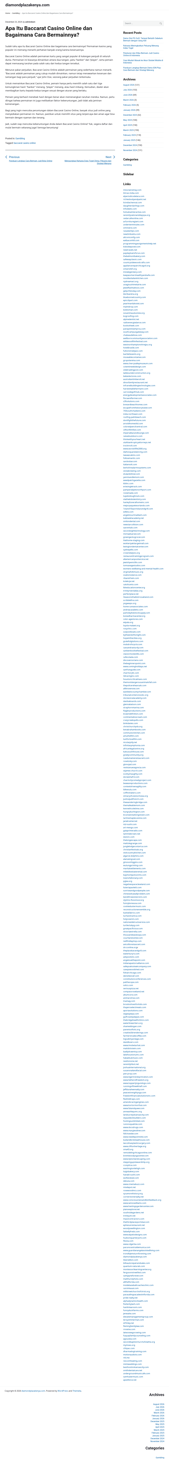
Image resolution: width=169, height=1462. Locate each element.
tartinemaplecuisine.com (134, 818)
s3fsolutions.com (131, 401)
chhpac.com (129, 1348)
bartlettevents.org (131, 354)
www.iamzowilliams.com (134, 1203)
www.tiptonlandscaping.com (136, 1159)
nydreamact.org (130, 281)
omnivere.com (130, 227)
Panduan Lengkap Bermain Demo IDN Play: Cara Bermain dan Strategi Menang (142, 69)
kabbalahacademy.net (133, 518)
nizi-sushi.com (130, 824)
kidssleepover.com (131, 246)
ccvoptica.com (130, 1165)
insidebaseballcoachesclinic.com (138, 1285)
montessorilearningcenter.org (137, 1269)
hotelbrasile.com (131, 347)
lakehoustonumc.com (133, 1054)
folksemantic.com (131, 458)
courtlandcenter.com (133, 938)
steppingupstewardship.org (136, 1162)
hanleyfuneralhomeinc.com (136, 502)
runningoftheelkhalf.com (135, 1086)
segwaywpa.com (131, 1013)
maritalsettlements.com (134, 868)
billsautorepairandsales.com (136, 1263)
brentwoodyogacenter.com (136, 1155)
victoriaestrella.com (132, 931)
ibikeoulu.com (129, 789)
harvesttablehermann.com (135, 388)
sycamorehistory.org (133, 1193)
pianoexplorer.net (131, 1209)
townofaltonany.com (133, 878)
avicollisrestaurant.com (134, 944)
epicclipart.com (130, 300)
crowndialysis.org (131, 553)
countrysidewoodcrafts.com (136, 262)
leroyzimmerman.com (133, 1319)
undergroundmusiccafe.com (136, 1373)
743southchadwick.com (134, 410)
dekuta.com (128, 1181)
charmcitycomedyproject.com (137, 780)
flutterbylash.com (131, 1304)
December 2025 (130, 115)
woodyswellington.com (134, 1228)
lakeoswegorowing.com (134, 1332)
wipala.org (128, 622)
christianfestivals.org (133, 849)
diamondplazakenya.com (135, 1256)
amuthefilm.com (131, 736)
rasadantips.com (131, 231)
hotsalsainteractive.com (134, 212)
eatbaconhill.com (131, 240)
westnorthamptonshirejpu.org (137, 344)
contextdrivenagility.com (134, 786)
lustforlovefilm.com (132, 739)
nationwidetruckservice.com (136, 922)
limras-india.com (131, 193)
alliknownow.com (131, 688)
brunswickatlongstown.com (136, 814)
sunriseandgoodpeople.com (136, 890)
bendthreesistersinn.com (135, 897)
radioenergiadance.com (134, 322)
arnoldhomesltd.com (133, 423)
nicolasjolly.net (130, 742)
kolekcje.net (128, 581)
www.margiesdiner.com (134, 1130)
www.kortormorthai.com (135, 1105)
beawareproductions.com (135, 783)
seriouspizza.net (131, 988)
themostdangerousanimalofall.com (139, 682)
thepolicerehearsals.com (134, 685)
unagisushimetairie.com (134, 284)
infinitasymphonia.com (134, 745)
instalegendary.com (132, 272)
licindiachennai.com (132, 202)
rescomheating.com (132, 1361)
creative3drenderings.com (135, 1032)
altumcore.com (130, 994)
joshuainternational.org (134, 1067)
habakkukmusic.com (133, 1058)
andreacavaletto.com (133, 609)
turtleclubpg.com (131, 925)
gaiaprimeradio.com (132, 830)
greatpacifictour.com (133, 928)
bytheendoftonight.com (134, 635)
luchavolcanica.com (132, 915)
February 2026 (129, 105)
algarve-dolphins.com (133, 856)
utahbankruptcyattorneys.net (137, 442)
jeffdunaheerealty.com (133, 1089)
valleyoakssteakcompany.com (137, 966)
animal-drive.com (131, 998)
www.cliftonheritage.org (134, 1146)
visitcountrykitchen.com (134, 852)
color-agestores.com (133, 619)
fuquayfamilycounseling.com (136, 1335)
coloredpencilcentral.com (135, 426)
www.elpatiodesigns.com (135, 1234)
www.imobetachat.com (134, 1045)
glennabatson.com (132, 704)
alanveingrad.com (131, 859)
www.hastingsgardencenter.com (138, 1206)
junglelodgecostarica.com (135, 846)
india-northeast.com (132, 414)
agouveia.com (129, 1338)
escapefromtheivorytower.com (137, 407)
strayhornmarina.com (133, 707)
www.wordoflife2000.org (134, 448)
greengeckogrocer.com (134, 537)
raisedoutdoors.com (132, 436)
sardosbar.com (130, 461)
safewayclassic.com (132, 259)
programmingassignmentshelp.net (139, 243)
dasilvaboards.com (132, 701)
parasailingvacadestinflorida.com (138, 1294)
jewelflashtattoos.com (133, 287)
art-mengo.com (130, 827)
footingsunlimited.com (134, 1121)
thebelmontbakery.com (134, 256)
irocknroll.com (130, 445)
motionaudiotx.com (132, 1354)
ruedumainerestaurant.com (136, 758)
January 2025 (129, 140)
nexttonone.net (130, 1061)
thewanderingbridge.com (135, 802)
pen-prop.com (130, 1073)
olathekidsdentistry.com (134, 499)
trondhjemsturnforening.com (137, 1253)
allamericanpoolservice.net (135, 559)
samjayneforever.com (133, 1275)
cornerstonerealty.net (133, 1196)
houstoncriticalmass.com (135, 679)
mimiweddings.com (132, 1364)
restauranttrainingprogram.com (138, 556)
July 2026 (127, 90)
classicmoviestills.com (133, 654)
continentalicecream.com (135, 717)
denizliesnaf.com (131, 976)
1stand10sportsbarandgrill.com (138, 508)
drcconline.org (130, 947)
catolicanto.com (130, 584)
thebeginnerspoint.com (134, 663)
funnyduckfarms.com (133, 1310)
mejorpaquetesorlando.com (136, 505)
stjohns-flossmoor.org (133, 900)
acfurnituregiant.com (133, 221)
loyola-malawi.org (131, 625)
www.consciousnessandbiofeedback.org (142, 1200)
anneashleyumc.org (132, 1111)
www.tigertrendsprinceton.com (138, 1077)
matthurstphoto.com (133, 1279)
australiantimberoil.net (134, 379)
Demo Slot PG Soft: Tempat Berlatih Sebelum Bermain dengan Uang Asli (143, 39)
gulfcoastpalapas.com (133, 1016)
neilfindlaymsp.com (132, 941)
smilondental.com (131, 521)
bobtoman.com (130, 309)
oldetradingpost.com (133, 369)
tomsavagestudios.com (134, 565)
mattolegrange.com (132, 843)
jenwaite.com (129, 1313)
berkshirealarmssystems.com (137, 467)
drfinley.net (128, 1323)
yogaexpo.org (129, 603)
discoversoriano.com (133, 660)
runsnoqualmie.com (132, 1124)
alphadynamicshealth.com (135, 1301)
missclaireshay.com (132, 190)
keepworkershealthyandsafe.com (139, 275)
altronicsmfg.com (131, 237)
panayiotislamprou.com (134, 328)
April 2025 (127, 125)
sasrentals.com (130, 527)
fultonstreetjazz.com (133, 350)
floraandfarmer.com (132, 398)
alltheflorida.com (131, 1282)
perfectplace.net (131, 594)
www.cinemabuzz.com (133, 1184)
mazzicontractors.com (133, 1218)
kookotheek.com (131, 325)
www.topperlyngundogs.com (137, 1083)
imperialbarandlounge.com (136, 433)
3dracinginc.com (131, 676)
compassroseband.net (133, 991)
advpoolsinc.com (131, 957)
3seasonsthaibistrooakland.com (138, 597)
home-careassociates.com (135, 606)
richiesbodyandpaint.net (134, 199)
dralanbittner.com (131, 474)
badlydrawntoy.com (132, 1051)
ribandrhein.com (131, 578)
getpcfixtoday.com (132, 291)
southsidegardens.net (133, 1212)
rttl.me (126, 1357)
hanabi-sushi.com (131, 1174)
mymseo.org (129, 1345)
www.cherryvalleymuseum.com (138, 363)
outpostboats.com (132, 631)
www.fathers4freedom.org (135, 1080)
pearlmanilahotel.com (133, 303)
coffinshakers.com (132, 792)
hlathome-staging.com (134, 540)
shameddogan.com (132, 1026)
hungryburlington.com (134, 811)
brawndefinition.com (133, 713)
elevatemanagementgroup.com (138, 1316)
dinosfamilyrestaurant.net (135, 382)
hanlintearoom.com (132, 1307)
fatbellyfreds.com (131, 1231)
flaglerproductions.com (134, 710)
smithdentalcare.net (132, 1370)
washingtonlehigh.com (134, 1168)
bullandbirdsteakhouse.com (136, 1140)
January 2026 (129, 110)
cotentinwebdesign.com (134, 366)
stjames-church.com (132, 770)
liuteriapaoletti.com (132, 887)
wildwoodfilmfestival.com (135, 341)
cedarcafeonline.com (133, 218)
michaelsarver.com (132, 534)
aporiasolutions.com (133, 1010)
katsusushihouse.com (133, 751)
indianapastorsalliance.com (136, 963)
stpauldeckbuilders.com (134, 1117)
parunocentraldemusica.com (136, 1247)
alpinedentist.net (131, 319)
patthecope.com (131, 982)
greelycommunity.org (133, 755)
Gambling (20, 138)
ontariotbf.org (130, 268)
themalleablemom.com (134, 805)
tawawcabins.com (131, 455)
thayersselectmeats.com (134, 1007)
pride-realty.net (130, 1297)
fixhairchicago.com (132, 972)
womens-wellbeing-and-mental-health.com (143, 568)
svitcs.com (128, 985)
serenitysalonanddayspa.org (136, 215)
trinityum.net (129, 1215)
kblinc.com (128, 483)
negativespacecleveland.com (136, 884)
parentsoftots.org (131, 1029)
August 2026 (128, 85)
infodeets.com (130, 208)
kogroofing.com (130, 316)
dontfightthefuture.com (134, 420)
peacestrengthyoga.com (134, 1092)
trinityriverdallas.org (132, 590)
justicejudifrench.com (133, 799)
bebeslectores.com (132, 376)
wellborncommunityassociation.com (140, 338)
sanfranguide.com (131, 669)
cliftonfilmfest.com (132, 429)
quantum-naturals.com (134, 1266)
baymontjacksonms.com (134, 875)
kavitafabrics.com (131, 912)
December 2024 (130, 145)
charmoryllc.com (131, 672)
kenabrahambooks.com (134, 729)
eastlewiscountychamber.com (137, 691)
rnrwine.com (129, 1329)
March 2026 (128, 100)
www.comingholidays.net (135, 666)
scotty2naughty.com (132, 773)
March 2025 (128, 130)
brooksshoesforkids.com (135, 1004)
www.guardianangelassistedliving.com (141, 1250)
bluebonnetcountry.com (134, 297)
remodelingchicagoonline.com (137, 1152)
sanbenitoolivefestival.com (135, 650)
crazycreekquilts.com (133, 720)
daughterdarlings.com (133, 205)
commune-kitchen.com (134, 732)
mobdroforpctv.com (132, 644)
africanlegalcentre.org (133, 748)
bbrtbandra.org (130, 294)
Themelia (77, 1390)
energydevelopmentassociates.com (140, 395)
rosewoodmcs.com (132, 1190)
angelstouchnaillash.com (135, 515)
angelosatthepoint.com (134, 960)
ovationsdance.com (132, 575)
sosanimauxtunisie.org (134, 313)
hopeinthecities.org (132, 638)
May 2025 (127, 120)
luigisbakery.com (131, 1171)
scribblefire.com (130, 600)
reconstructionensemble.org (136, 909)
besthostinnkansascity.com (136, 1367)
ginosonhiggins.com (132, 862)
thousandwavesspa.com (134, 934)
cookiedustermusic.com (134, 906)
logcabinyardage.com (133, 1039)
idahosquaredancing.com (135, 452)
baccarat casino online (25, 143)
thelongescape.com (132, 840)
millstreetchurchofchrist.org (136, 1291)
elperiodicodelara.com (133, 196)
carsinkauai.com (131, 1288)
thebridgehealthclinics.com (136, 1020)
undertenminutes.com (133, 224)
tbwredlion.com (130, 1260)
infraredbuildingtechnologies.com (139, 385)
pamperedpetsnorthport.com (137, 489)
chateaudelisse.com (132, 335)
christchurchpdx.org (132, 726)
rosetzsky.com (130, 761)
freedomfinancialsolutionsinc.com (139, 1095)
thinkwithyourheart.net (134, 439)
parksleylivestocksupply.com (136, 612)
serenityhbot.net (131, 1064)
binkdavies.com (130, 723)
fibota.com (128, 1241)
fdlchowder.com (130, 1133)
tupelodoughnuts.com (133, 496)
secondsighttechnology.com (136, 530)
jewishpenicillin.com (132, 562)
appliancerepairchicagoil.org (136, 265)
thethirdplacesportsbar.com (136, 1222)
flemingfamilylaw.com (133, 1326)
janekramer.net (130, 821)
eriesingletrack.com (132, 486)
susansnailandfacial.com (134, 1070)
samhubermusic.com (133, 1376)
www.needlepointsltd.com (135, 1136)
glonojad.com (129, 764)
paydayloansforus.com (134, 253)
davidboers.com (130, 1042)
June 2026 (128, 95)
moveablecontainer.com (134, 357)
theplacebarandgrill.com (134, 950)
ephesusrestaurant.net (134, 1225)
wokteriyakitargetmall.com (135, 543)
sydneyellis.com (130, 549)
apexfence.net (129, 1380)
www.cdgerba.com (132, 1244)
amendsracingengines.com (136, 1102)
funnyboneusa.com (132, 903)
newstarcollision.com (133, 524)
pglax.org (127, 881)
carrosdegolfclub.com (133, 392)
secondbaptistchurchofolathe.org (139, 1342)
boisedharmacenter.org (134, 616)
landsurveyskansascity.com (136, 1114)
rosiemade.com (130, 493)
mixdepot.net (129, 1187)
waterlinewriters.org (133, 1023)
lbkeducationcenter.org (134, 587)
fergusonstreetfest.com (134, 1272)
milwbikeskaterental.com (135, 871)
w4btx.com (128, 511)
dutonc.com (128, 837)
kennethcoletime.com (133, 808)
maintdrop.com (130, 306)
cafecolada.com (130, 657)
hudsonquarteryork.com (134, 1237)
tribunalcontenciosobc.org (135, 695)
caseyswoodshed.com (133, 969)
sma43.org (128, 1149)
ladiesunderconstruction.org (136, 373)
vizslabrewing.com (132, 470)
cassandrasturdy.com (133, 647)
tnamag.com (129, 1001)
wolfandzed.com (131, 1178)
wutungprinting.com (133, 865)
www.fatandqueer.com (133, 1108)
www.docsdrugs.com (133, 1127)
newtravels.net (130, 249)
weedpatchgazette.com (134, 480)
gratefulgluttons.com (133, 641)
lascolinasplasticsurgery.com (136, 1143)
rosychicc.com (130, 628)
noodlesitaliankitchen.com (135, 278)
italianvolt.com (130, 464)
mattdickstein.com (132, 1048)
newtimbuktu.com (131, 234)
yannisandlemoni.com (133, 477)
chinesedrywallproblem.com (136, 893)
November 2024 (130, 150)
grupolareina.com (131, 360)
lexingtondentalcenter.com (135, 546)
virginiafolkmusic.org (133, 571)
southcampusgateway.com (135, 332)
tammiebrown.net (131, 833)
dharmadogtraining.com (134, 1351)
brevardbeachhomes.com (135, 404)
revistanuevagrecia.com (134, 767)
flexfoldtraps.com (131, 1099)
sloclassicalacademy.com (134, 698)
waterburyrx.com (131, 953)
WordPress (63, 1390)
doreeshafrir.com (131, 777)
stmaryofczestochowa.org (135, 796)
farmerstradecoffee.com (134, 1035)
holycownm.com (131, 919)
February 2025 (129, 135)
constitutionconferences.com (137, 979)
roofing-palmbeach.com (134, 417)
